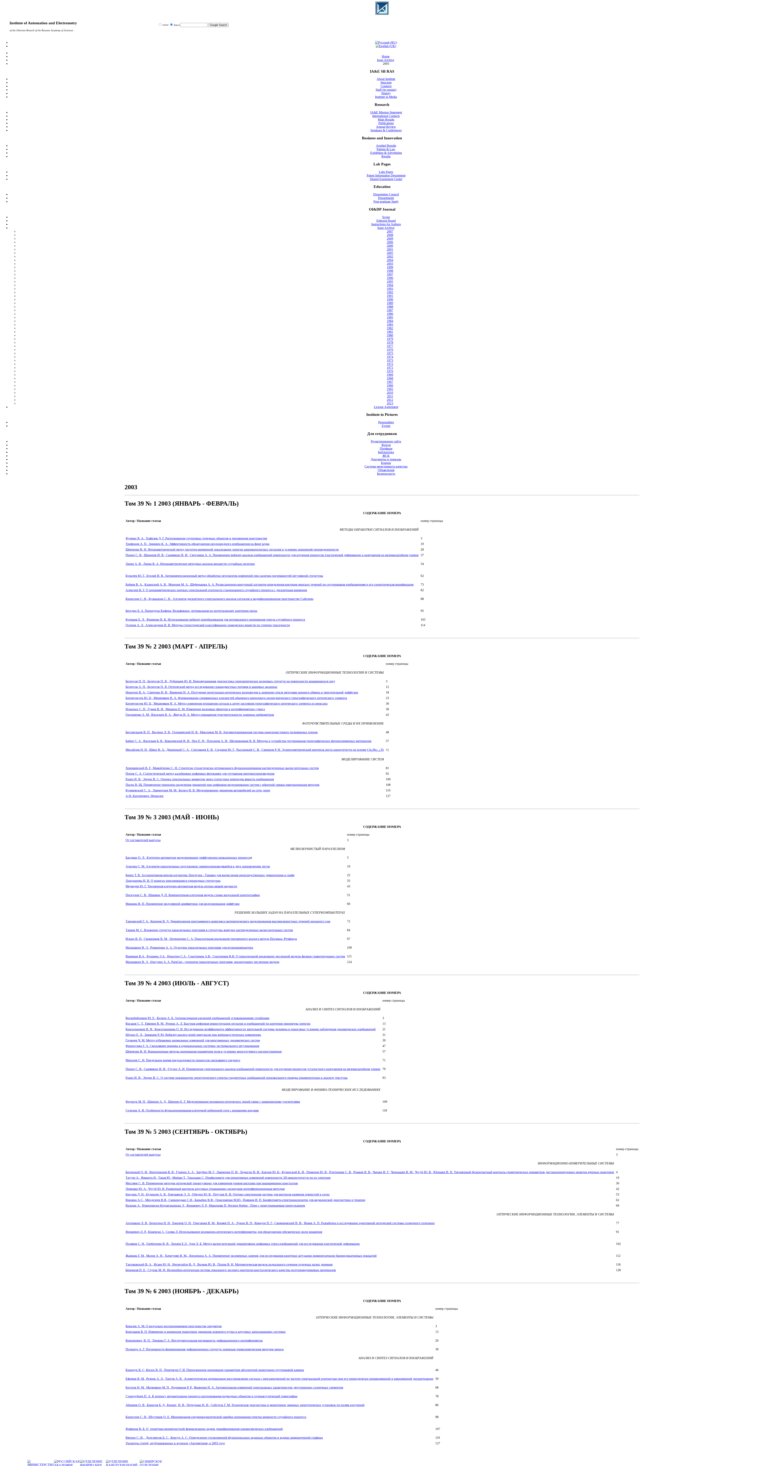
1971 (390, 367)
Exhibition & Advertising (386, 152)
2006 (390, 242)
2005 (390, 253)
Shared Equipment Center (386, 179)
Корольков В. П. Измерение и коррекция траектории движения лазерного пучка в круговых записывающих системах (206, 1331)
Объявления (386, 470)
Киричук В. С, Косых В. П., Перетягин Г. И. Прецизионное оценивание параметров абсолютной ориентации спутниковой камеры (215, 1370)
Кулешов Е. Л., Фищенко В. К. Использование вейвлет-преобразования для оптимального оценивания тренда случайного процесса (215, 619)
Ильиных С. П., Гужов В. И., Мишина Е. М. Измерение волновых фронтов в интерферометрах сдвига (195, 709)
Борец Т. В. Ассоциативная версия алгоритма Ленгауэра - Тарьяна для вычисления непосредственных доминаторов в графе (210, 875)
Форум (386, 445)
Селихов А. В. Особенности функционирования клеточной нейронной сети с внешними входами (192, 1110)
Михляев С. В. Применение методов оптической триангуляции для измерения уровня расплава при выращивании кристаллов (212, 1183)
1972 (390, 364)
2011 (390, 396)
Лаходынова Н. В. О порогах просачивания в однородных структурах (173, 880)
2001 (390, 249)
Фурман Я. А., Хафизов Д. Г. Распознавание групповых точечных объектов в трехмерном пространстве (196, 538)
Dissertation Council (386, 194)
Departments (386, 198)
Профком (386, 448)
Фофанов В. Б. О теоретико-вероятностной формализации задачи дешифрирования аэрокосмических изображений (204, 1429)
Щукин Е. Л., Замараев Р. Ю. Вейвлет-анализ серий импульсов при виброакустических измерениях (193, 1034)
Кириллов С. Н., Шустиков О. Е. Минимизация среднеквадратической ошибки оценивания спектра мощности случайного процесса (216, 1417)
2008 (390, 235)
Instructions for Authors (386, 224)
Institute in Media (386, 97)
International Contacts (386, 116)
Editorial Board (386, 220)
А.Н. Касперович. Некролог (145, 796)
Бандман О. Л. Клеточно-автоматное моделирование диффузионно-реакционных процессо (188, 857)
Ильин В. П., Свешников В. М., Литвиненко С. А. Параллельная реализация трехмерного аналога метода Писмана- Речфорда (211, 939)
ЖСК (386, 455)
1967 (390, 382)
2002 (390, 256)
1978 (390, 342)
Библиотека (386, 452)
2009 (390, 238)
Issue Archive (386, 228)
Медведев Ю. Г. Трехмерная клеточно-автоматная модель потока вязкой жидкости (181, 886)
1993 (390, 288)
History (386, 93)
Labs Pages (386, 172)
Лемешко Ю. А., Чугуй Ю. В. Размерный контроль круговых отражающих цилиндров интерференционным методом (205, 1189)
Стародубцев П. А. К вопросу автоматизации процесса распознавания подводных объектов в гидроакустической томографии (211, 1396)
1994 (390, 285)
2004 (390, 260)
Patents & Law (386, 149)
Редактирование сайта (386, 441)
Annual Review (386, 126)
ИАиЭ (177, 25)
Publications (386, 123)
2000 (390, 245)
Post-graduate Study (386, 201)
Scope (386, 217)
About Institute (386, 79)
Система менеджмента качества (385, 466)
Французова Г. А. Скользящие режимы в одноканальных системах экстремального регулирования (192, 1046)
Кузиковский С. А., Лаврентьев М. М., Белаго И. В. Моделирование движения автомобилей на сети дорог (198, 790)
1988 (390, 306)
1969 (390, 374)
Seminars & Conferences (386, 130)
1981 (390, 331)
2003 (390, 263)
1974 (390, 356)
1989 (390, 303)
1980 (390, 335)
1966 (390, 385)
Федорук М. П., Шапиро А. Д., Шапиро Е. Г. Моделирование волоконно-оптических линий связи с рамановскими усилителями (213, 1101)
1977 (390, 346)
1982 (390, 328)
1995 (390, 281)
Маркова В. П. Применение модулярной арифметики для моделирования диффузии (183, 903)
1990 (390, 299)
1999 (390, 267)
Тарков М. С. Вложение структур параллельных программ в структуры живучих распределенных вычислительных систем (209, 930)
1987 (390, 310)
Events (386, 426)
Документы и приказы (386, 459)
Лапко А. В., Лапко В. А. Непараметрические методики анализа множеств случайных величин (190, 563)
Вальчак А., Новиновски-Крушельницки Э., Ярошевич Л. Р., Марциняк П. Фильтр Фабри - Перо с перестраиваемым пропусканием (215, 1205)
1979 (390, 339)
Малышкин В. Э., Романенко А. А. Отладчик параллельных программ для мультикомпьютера (189, 947)
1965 (390, 389)
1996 (390, 278)
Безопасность (386, 473)
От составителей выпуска (143, 840)
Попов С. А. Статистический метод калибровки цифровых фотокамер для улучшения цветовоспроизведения (200, 773)
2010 (390, 392)
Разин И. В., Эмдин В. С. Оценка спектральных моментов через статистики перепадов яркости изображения (200, 779)
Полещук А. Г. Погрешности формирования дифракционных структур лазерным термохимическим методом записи (205, 1349)
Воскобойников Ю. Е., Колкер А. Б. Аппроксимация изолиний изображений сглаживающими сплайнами (197, 1018)
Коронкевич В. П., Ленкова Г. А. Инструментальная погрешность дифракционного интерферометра (194, 1340)
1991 (390, 296)
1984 (390, 321)
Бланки (386, 463)
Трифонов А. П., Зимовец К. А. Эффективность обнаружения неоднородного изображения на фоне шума (197, 544)
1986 (390, 313)
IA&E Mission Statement (386, 112)
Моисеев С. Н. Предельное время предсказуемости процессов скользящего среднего (183, 1060)
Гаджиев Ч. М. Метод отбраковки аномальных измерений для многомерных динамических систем (193, 1040)
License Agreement (386, 407)
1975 (390, 353)
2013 (390, 403)
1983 (390, 324)
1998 (390, 270)
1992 (390, 292)
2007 (390, 231)
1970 (390, 371)
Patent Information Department (386, 175)
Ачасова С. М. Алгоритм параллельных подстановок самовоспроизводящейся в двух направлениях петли (198, 866)
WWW (166, 25)
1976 (390, 349)
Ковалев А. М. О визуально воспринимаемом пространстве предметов (174, 1326)
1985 (390, 317)
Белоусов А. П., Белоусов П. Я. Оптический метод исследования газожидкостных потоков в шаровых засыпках (201, 687)
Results (386, 156)
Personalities (386, 422)
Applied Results (386, 145)
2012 (390, 399)
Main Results (386, 119)
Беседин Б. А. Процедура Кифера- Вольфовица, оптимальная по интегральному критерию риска (191, 610)
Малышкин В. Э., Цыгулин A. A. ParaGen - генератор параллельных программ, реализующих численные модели (202, 962)
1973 (390, 360)
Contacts (386, 86)
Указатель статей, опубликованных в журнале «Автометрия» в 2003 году (175, 1443)
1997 (390, 274)
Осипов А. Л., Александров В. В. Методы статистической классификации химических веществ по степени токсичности (208, 625)
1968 (390, 378)
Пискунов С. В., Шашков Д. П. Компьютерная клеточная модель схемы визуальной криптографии (193, 895)
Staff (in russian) (386, 89)
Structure (386, 82)
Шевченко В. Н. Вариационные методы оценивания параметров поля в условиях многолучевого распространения (204, 1051)
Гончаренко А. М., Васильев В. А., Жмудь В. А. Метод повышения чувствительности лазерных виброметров (200, 714)
